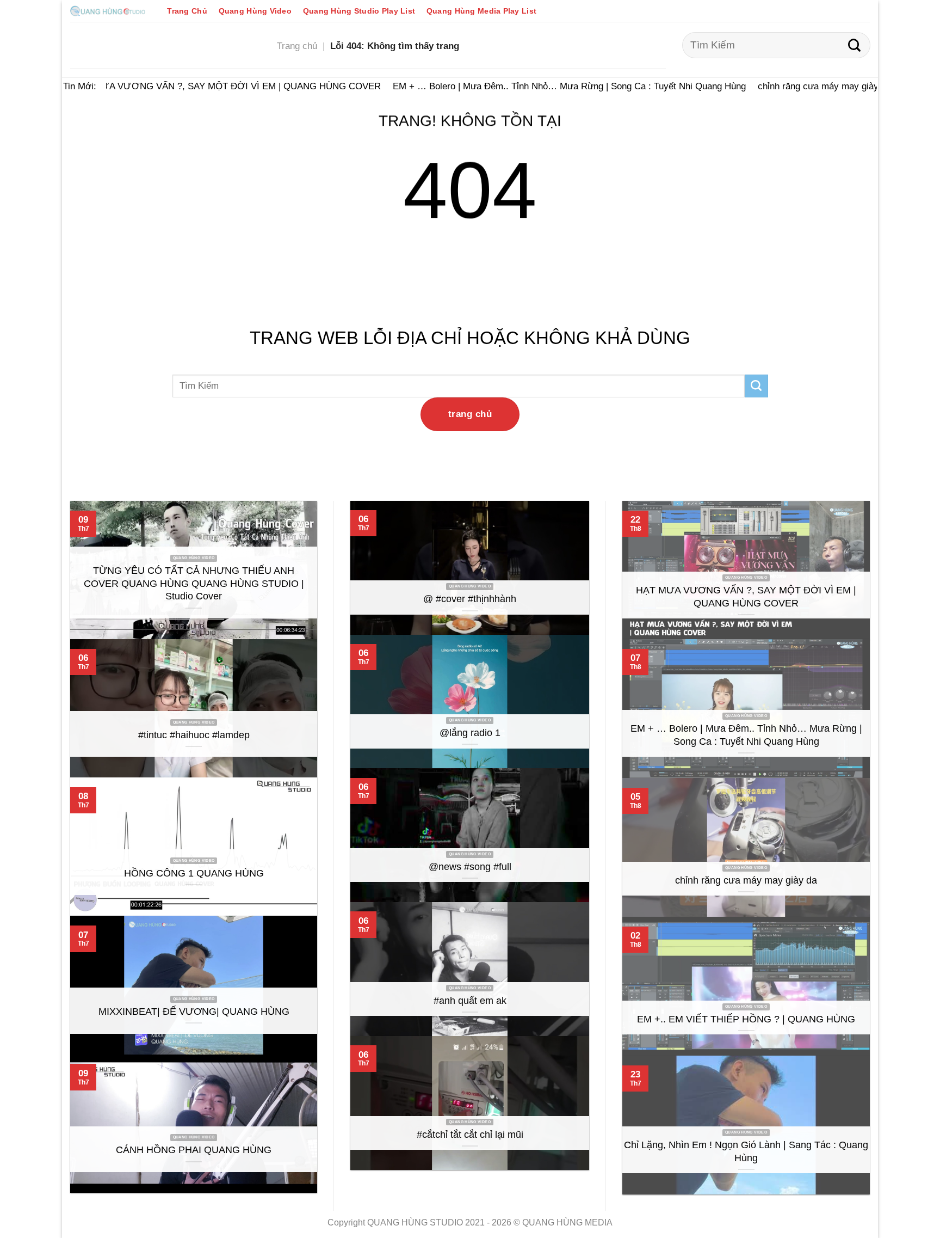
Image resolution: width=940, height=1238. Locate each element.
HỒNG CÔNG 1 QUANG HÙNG (194, 873)
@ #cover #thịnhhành (469, 598)
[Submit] (854, 45)
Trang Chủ (187, 11)
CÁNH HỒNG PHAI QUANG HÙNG (193, 1149)
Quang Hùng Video (255, 11)
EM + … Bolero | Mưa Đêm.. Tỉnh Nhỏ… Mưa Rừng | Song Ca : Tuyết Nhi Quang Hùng (557, 86)
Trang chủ (297, 45)
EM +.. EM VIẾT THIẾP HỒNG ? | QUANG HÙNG (746, 1019)
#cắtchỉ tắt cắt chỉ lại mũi (470, 1134)
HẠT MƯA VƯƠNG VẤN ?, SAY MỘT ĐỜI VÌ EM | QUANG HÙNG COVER (215, 86)
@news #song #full (470, 866)
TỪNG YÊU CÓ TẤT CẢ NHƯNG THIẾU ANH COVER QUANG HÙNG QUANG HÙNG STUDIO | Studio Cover (194, 583)
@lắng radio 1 (470, 732)
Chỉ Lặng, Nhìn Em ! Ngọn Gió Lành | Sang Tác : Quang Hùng (746, 1151)
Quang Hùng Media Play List (481, 11)
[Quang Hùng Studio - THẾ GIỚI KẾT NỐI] (107, 10)
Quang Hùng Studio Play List (359, 11)
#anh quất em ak (470, 1000)
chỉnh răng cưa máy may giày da (812, 86)
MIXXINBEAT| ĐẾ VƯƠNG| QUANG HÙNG (193, 1011)
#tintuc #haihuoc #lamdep (194, 735)
